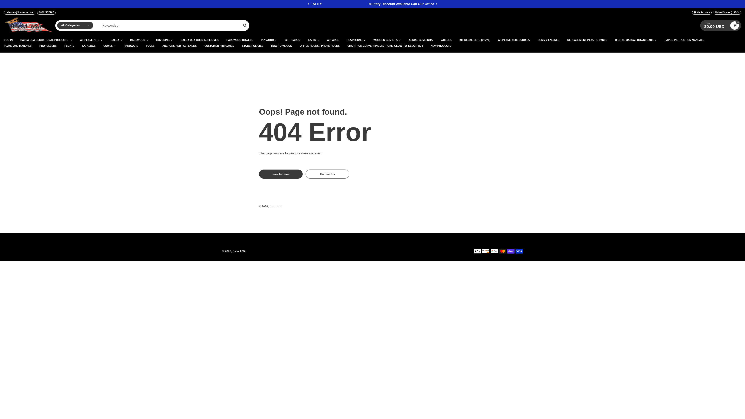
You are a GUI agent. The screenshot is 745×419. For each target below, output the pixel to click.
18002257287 (46, 12)
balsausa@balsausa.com (20, 12)
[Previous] (308, 4)
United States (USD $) (727, 12)
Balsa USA (275, 206)
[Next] (436, 4)
